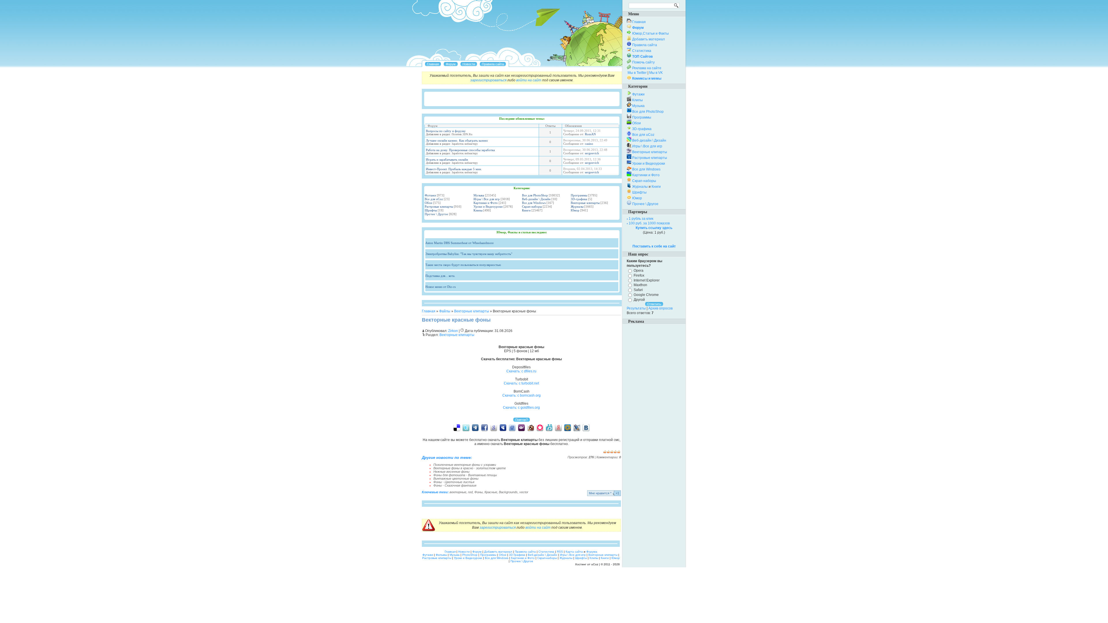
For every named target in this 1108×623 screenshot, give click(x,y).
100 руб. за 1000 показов (649, 223)
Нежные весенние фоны (451, 471)
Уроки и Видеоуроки (488, 206)
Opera (638, 271)
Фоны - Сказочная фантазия (454, 485)
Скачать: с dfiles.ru (521, 371)
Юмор (575, 210)
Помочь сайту (643, 62)
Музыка (478, 195)
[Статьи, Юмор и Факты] (469, 64)
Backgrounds (508, 492)
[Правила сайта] (493, 64)
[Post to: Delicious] (456, 427)
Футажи (430, 195)
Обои (428, 202)
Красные (490, 492)
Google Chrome (646, 295)
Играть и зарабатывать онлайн (447, 159)
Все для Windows (534, 202)
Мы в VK (656, 73)
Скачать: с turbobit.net (521, 383)
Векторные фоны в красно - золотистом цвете (469, 468)
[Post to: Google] (493, 427)
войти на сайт (528, 80)
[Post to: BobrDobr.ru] (530, 427)
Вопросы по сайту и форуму (446, 131)
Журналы (577, 206)
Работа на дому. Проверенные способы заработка (460, 150)
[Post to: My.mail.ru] (567, 427)
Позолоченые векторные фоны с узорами (464, 464)
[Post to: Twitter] (466, 427)
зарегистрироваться (488, 80)
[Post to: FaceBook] (484, 427)
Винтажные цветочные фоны (455, 478)
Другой (639, 300)
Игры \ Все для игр (486, 199)
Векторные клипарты (585, 202)
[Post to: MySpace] (503, 427)
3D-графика (579, 199)
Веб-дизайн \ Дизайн (536, 199)
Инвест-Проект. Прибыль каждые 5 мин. (454, 169)
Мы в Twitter (637, 73)
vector (523, 492)
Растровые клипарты (439, 206)
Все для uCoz (434, 199)
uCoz (594, 564)
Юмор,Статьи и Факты (650, 33)
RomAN (590, 134)
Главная (428, 311)
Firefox (639, 275)
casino (589, 143)
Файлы (444, 311)
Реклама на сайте (646, 68)
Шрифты (431, 210)
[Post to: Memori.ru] (539, 427)
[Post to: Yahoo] (521, 427)
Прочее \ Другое (436, 214)
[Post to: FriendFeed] (512, 427)
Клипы (477, 210)
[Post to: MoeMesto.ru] (549, 427)
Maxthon (640, 285)
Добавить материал (648, 39)
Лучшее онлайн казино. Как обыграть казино (457, 140)
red (470, 492)
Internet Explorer (647, 280)
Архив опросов (660, 308)
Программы (579, 195)
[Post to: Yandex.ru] (558, 427)
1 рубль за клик (641, 219)
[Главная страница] (433, 64)
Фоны (478, 492)
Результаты (636, 308)
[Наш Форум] (451, 64)
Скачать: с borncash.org (521, 395)
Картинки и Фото (485, 202)
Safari (638, 290)
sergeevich (592, 153)
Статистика (641, 51)
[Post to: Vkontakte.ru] (586, 427)
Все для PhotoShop (535, 195)
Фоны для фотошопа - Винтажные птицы (465, 475)
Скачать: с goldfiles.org (521, 408)
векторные (458, 492)
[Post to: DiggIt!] (475, 427)
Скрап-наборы (532, 206)
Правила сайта (644, 45)
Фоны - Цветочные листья (453, 482)
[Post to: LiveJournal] (576, 427)
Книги (526, 210)
